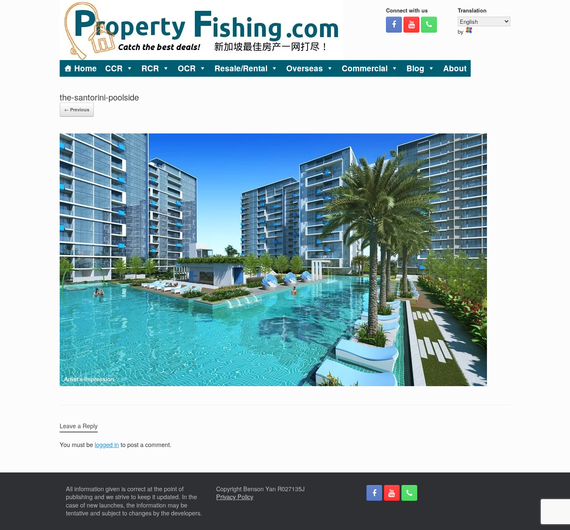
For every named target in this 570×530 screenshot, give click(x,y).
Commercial (365, 68)
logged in (107, 444)
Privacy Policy (234, 496)
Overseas (304, 68)
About (455, 68)
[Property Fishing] (201, 30)
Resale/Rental (240, 68)
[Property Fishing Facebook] (394, 25)
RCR (150, 68)
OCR (187, 68)
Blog (415, 68)
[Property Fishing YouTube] (411, 25)
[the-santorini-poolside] (273, 383)
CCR (114, 68)
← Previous (76, 109)
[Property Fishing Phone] (429, 25)
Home (85, 68)
